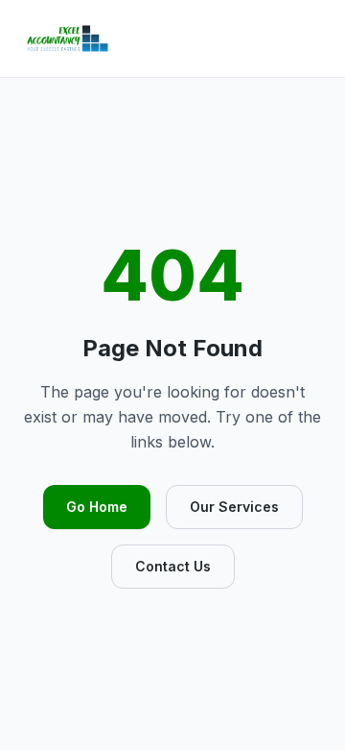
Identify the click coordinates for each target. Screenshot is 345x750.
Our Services (234, 506)
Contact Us (173, 566)
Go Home (96, 506)
